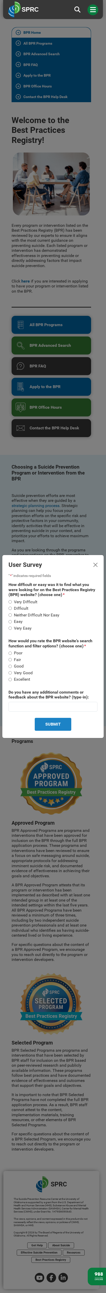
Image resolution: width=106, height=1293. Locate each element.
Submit (53, 724)
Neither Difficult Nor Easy (36, 615)
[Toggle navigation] (92, 9)
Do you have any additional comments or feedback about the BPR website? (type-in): (48, 695)
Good (19, 666)
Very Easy (23, 628)
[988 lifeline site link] (97, 1276)
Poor (18, 652)
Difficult (21, 608)
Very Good (23, 672)
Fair (17, 659)
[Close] (95, 565)
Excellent (22, 679)
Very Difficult (25, 601)
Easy (18, 621)
